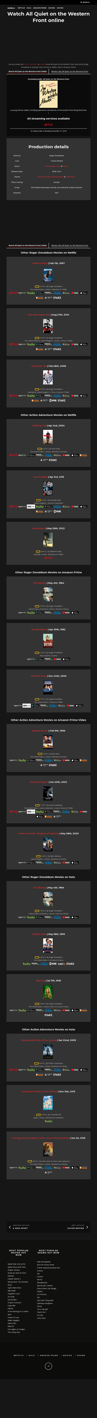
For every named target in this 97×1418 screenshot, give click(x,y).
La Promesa (41, 1294)
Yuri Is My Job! (42, 1309)
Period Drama (57, 177)
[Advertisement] (48, 43)
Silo (38, 1274)
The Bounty (39, 583)
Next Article (78, 1225)
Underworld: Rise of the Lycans (39, 1040)
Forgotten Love (14, 1294)
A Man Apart (20, 1228)
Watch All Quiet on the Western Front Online (28, 71)
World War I (70, 177)
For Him (40, 1315)
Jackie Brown (75, 1228)
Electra (39, 1279)
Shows (60, 8)
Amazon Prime (39, 8)
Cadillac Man (39, 934)
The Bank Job (39, 366)
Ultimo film (12, 1323)
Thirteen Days (39, 676)
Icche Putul (41, 1318)
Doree (39, 1306)
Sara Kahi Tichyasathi (45, 1300)
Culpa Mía (11, 1305)
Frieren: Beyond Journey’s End (48, 1268)
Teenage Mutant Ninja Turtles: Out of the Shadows (40, 1138)
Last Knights (40, 477)
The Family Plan (14, 1332)
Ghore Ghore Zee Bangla (46, 1288)
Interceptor (38, 528)
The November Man (39, 314)
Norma (10, 1308)
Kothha (40, 1291)
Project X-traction (14, 1302)
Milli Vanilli (11, 1291)
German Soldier (44, 177)
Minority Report (39, 782)
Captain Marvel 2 (14, 1279)
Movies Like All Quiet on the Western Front (69, 71)
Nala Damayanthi (43, 1262)
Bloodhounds (42, 1282)
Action (26, 64)
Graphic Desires (14, 1270)
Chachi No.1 (41, 1312)
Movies (51, 8)
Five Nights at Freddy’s (16, 1329)
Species (40, 980)
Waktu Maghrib (13, 1320)
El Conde (11, 1297)
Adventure (34, 64)
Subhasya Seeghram (45, 1303)
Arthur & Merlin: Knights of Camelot (38, 833)
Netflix (21, 8)
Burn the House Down (45, 1265)
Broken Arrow (40, 730)
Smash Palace (39, 629)
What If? (11, 1326)
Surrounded (12, 1300)
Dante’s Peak (40, 263)
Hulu (29, 8)
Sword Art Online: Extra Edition (39, 1091)
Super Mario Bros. (15, 1288)
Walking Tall (39, 425)
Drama (42, 64)
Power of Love (13, 1317)
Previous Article (21, 1225)
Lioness (40, 1271)
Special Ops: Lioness (45, 1285)
